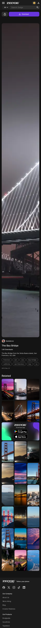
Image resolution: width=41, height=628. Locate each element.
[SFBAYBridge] (20, 495)
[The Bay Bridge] (33, 389)
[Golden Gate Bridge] (33, 473)
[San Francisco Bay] (20, 451)
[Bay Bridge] (8, 389)
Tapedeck (6, 626)
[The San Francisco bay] (33, 560)
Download (25, 14)
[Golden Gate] (8, 451)
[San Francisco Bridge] (20, 538)
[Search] (37, 7)
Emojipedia (6, 618)
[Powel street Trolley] (8, 560)
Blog (4, 605)
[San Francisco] (20, 389)
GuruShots (6, 622)
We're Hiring (7, 601)
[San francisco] (20, 560)
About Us (6, 597)
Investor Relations (9, 609)
